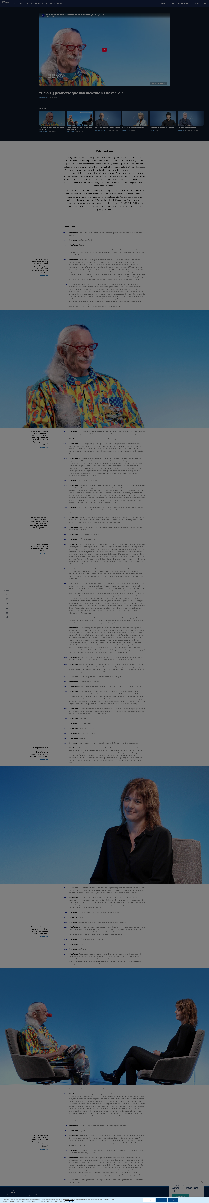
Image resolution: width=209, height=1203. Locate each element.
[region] (104, 1200)
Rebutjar (161, 1200)
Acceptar (173, 1200)
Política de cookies (70, 1201)
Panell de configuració (149, 1200)
